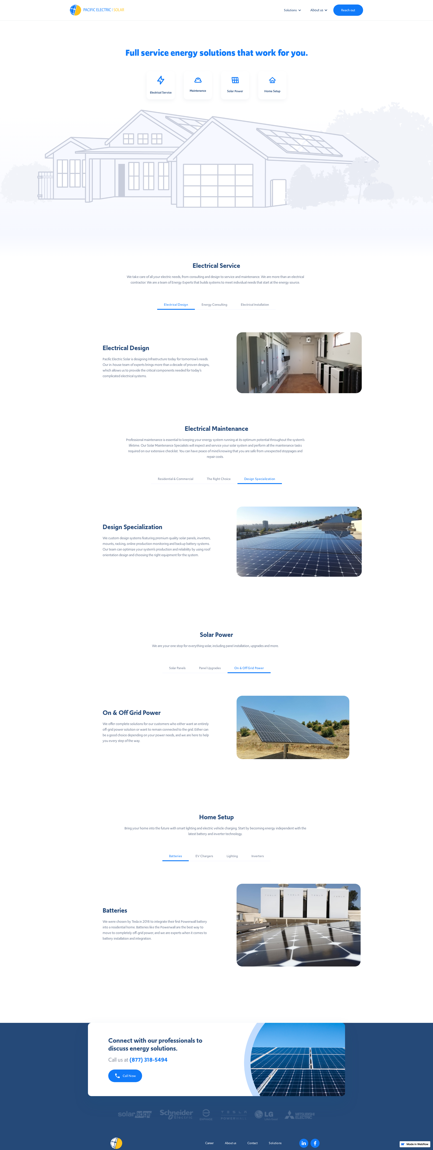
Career (209, 1143)
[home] (124, 10)
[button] (290, 10)
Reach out (348, 10)
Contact (252, 1143)
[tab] (176, 305)
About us (230, 1143)
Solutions (275, 1143)
